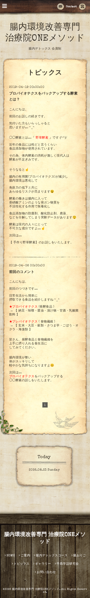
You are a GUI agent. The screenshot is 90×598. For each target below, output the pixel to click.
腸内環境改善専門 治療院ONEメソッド (35, 589)
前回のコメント (22, 272)
